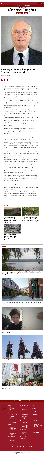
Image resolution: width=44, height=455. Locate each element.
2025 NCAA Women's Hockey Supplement (25, 427)
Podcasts (23, 433)
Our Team (34, 422)
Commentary (12, 444)
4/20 (22, 423)
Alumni (34, 408)
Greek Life (23, 410)
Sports (9, 424)
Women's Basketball (13, 430)
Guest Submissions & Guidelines (13, 415)
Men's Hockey (12, 427)
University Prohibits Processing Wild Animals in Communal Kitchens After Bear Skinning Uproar (22, 303)
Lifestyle (22, 407)
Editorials (11, 418)
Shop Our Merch (19, 13)
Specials (22, 420)
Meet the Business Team (38, 426)
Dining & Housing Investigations (25, 415)
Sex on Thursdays (25, 418)
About (33, 405)
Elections (11, 410)
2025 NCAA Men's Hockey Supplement (25, 425)
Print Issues (36, 415)
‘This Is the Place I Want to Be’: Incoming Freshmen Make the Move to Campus (30, 218)
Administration (12, 408)
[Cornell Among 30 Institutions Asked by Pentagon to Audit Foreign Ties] (12, 229)
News (9, 405)
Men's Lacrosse (12, 432)
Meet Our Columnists (13, 422)
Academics (24, 413)
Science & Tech (24, 405)
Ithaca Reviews (24, 409)
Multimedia (23, 429)
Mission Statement (37, 424)
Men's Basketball (12, 429)
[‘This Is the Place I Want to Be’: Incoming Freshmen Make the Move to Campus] (30, 211)
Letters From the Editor (14, 421)
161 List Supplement (25, 422)
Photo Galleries (24, 432)
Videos (23, 434)
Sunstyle (35, 418)
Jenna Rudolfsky (6, 75)
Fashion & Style (24, 416)
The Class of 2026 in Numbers (22, 5)
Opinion (10, 412)
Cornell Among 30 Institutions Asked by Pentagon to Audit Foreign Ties (11, 237)
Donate (26, 13)
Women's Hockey (13, 428)
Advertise (34, 420)
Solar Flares (12, 440)
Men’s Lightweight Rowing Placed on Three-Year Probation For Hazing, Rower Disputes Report (21, 273)
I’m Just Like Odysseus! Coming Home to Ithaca (13, 359)
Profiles (11, 438)
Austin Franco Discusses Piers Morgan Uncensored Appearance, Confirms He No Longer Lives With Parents (22, 331)
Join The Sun (35, 411)
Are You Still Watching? (14, 441)
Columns (11, 417)
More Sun (34, 414)
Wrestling (11, 434)
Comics (23, 431)
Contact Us (35, 430)
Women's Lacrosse (13, 433)
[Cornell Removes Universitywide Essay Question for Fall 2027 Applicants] (12, 211)
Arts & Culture (11, 436)
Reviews (11, 439)
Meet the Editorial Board (38, 425)
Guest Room (12, 416)
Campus (11, 409)
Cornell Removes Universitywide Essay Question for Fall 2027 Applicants (11, 219)
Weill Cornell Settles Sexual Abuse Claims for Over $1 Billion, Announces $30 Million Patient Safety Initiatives (21, 387)
